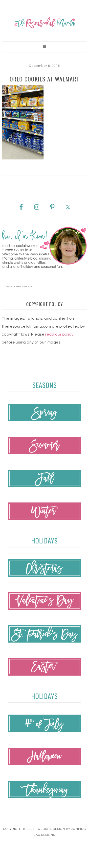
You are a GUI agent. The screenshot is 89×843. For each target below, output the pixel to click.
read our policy (59, 334)
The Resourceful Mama (44, 22)
